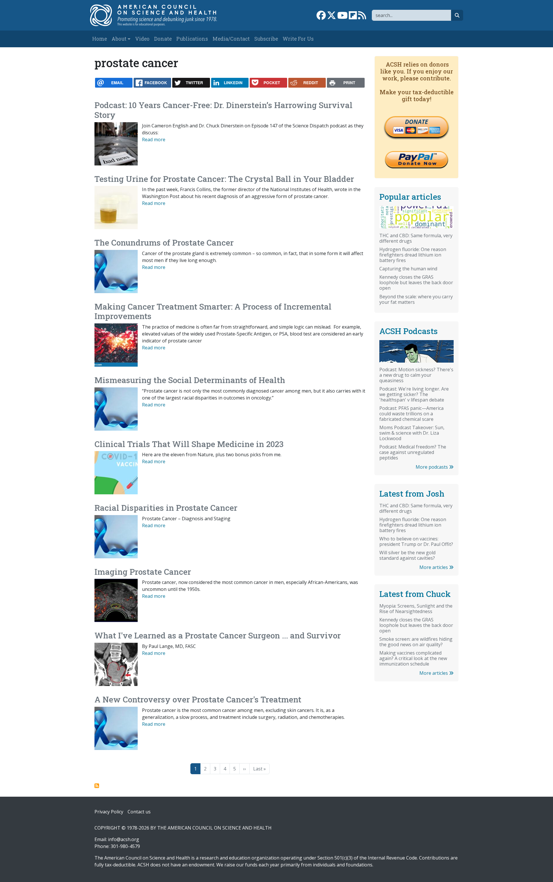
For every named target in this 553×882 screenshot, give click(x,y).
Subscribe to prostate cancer (96, 785)
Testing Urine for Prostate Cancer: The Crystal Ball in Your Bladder (224, 179)
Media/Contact (231, 38)
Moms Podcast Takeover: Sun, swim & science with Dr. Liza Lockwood (411, 433)
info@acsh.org (123, 839)
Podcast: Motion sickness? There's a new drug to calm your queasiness (416, 375)
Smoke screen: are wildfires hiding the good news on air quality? (415, 642)
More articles (434, 567)
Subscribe (266, 38)
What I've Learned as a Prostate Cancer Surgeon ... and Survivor (217, 635)
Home (99, 38)
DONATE (416, 122)
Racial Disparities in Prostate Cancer (165, 507)
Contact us (139, 811)
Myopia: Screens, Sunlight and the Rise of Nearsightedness (415, 609)
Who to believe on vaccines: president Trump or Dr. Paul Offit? (416, 541)
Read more (153, 139)
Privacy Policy (108, 811)
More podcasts (432, 467)
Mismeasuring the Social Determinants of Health (189, 380)
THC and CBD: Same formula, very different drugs (415, 238)
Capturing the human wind (408, 268)
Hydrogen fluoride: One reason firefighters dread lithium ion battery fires (412, 254)
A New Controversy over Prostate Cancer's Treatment (197, 699)
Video (142, 38)
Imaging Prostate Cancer (142, 571)
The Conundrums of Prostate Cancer (164, 242)
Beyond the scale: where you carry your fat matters (416, 299)
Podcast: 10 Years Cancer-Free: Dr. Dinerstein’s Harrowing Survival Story (223, 110)
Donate (163, 38)
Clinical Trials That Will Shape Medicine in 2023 (188, 444)
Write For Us (298, 38)
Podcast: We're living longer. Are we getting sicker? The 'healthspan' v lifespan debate (414, 394)
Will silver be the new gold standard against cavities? (407, 555)
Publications (192, 38)
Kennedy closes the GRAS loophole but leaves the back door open (416, 282)
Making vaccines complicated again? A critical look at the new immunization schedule (413, 658)
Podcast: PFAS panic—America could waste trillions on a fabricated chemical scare (411, 413)
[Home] (159, 15)
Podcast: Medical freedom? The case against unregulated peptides (412, 452)
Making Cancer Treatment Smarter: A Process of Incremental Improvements (213, 311)
